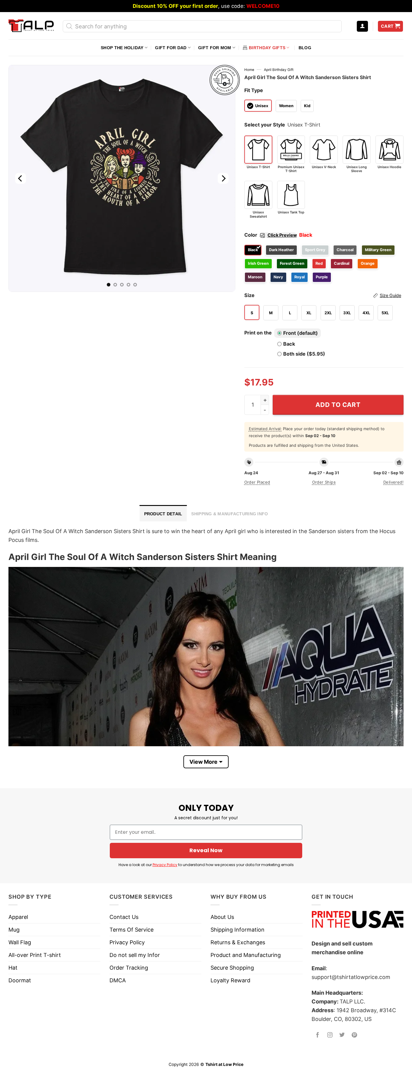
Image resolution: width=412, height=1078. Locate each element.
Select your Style (264, 125)
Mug (14, 929)
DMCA (117, 980)
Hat (12, 967)
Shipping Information (238, 929)
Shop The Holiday (122, 47)
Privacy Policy (165, 864)
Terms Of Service (131, 929)
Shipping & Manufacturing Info (229, 513)
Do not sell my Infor (134, 955)
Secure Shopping (232, 967)
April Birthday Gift (278, 70)
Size (322, 295)
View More (203, 762)
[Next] (222, 178)
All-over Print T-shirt (34, 955)
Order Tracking (128, 967)
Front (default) (300, 333)
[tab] (163, 513)
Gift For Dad (170, 47)
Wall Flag (19, 942)
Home (249, 70)
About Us (222, 917)
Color (270, 235)
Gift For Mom (214, 47)
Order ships (324, 482)
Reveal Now (206, 850)
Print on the (258, 333)
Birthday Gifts (267, 47)
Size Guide (390, 295)
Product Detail (163, 513)
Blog (305, 47)
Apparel (18, 917)
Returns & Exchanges (238, 942)
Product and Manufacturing (246, 955)
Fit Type (253, 90)
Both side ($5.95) (304, 354)
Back (289, 344)
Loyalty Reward (230, 980)
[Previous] (20, 178)
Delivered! (393, 482)
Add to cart (337, 404)
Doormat (19, 980)
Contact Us (123, 917)
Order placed (257, 482)
